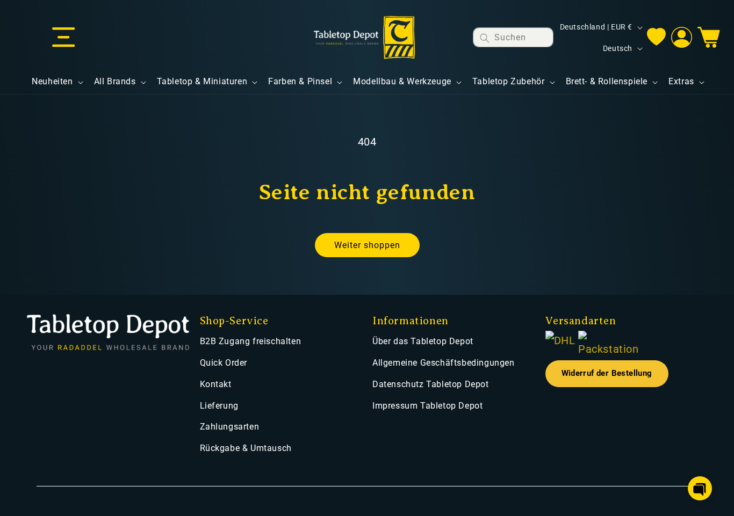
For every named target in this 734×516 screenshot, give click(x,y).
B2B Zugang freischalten (250, 341)
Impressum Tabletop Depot (427, 406)
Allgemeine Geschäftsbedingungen (443, 363)
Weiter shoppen (367, 245)
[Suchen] (484, 38)
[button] (63, 37)
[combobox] (513, 37)
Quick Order (224, 363)
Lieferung (219, 406)
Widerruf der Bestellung (607, 373)
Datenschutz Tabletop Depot (430, 384)
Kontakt (216, 384)
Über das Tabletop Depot (422, 341)
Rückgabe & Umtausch (246, 448)
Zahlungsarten (230, 426)
